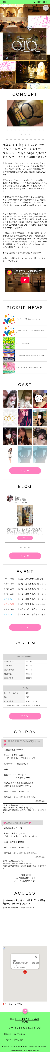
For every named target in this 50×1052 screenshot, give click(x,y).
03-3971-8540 (41, 2)
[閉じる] (36, 957)
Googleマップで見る (13, 1004)
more (25, 470)
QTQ (4, 2)
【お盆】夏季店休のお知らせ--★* (32, 578)
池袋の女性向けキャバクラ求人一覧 (34, 1046)
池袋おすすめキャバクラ (12, 1046)
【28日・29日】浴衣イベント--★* (32, 609)
